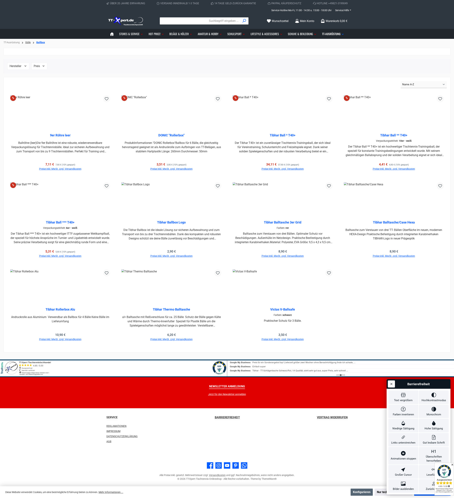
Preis (37, 66)
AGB (108, 441)
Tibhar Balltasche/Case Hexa (394, 222)
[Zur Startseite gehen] (125, 20)
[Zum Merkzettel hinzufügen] (106, 98)
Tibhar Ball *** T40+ (60, 222)
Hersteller (16, 66)
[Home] (112, 34)
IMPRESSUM (113, 431)
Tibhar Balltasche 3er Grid (282, 222)
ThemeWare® (269, 478)
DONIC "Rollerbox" (171, 135)
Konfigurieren (361, 492)
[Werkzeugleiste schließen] (391, 384)
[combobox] (200, 20)
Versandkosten (217, 475)
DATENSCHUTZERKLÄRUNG (122, 436)
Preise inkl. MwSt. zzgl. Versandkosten (60, 168)
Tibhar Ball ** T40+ (393, 135)
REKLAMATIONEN (116, 426)
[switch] (403, 397)
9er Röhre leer (60, 135)
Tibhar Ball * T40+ (282, 135)
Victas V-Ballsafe (282, 309)
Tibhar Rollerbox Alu (60, 309)
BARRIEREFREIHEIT (227, 417)
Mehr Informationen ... (111, 492)
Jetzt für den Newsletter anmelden (227, 394)
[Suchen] (244, 20)
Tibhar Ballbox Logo (171, 222)
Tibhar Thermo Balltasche (171, 309)
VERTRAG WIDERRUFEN (332, 417)
